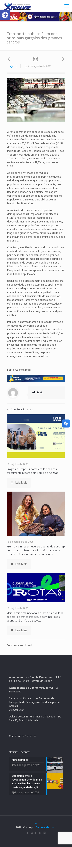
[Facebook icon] (27, 833)
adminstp (37, 392)
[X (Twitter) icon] (31, 833)
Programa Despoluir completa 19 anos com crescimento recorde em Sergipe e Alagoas (32, 471)
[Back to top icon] (36, 823)
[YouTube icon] (36, 833)
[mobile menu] (66, 6)
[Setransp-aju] (17, 6)
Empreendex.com (46, 827)
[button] (5, 15)
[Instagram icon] (44, 833)
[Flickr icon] (40, 833)
